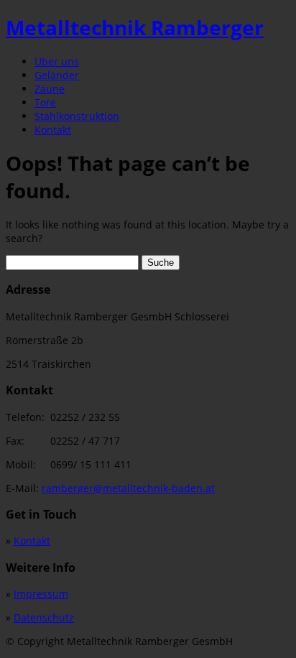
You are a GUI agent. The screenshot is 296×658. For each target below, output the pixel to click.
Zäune (49, 89)
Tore (45, 102)
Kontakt (52, 129)
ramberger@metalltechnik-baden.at (128, 488)
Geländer (56, 75)
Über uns (56, 61)
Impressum (41, 594)
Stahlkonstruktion (76, 116)
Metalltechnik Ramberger (135, 27)
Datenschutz (44, 617)
